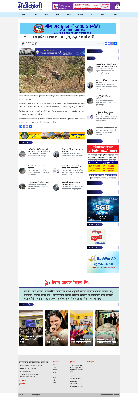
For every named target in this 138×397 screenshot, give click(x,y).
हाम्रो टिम (22, 384)
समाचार (35, 15)
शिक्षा (54, 383)
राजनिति (46, 15)
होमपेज (23, 15)
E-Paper (115, 15)
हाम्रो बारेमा (22, 380)
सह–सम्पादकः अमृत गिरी (76, 379)
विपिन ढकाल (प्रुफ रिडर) (76, 386)
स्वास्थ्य (55, 375)
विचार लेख (80, 15)
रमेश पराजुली (73, 384)
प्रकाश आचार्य (73, 381)
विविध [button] (102, 15)
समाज (57, 15)
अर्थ (54, 380)
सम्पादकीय (69, 15)
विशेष (92, 15)
